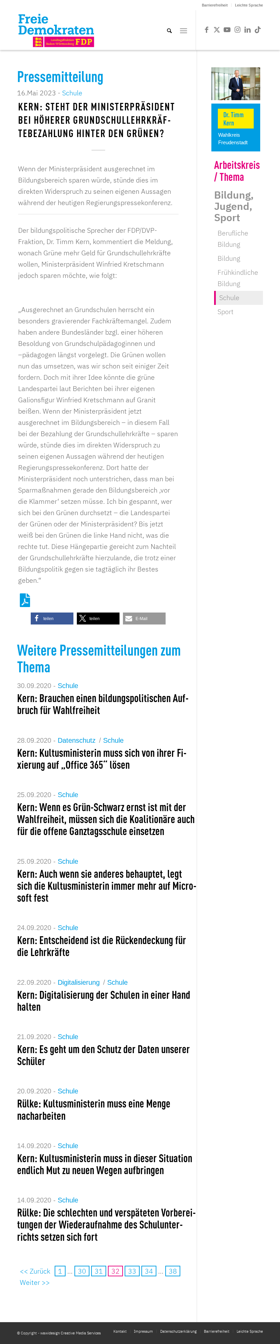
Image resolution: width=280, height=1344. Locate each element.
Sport (226, 311)
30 (82, 1271)
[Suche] (169, 30)
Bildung (229, 258)
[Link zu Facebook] (206, 30)
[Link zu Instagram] (237, 30)
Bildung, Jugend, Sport (234, 206)
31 (99, 1271)
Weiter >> (35, 1282)
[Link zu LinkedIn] (247, 30)
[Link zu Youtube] (227, 30)
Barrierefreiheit (215, 5)
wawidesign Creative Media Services (70, 1333)
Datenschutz (77, 740)
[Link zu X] (217, 30)
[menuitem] (215, 5)
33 (132, 1271)
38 (173, 1271)
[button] (52, 618)
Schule (72, 92)
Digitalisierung (79, 982)
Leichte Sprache (249, 5)
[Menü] (183, 30)
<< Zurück (35, 1271)
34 (149, 1271)
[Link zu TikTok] (258, 30)
